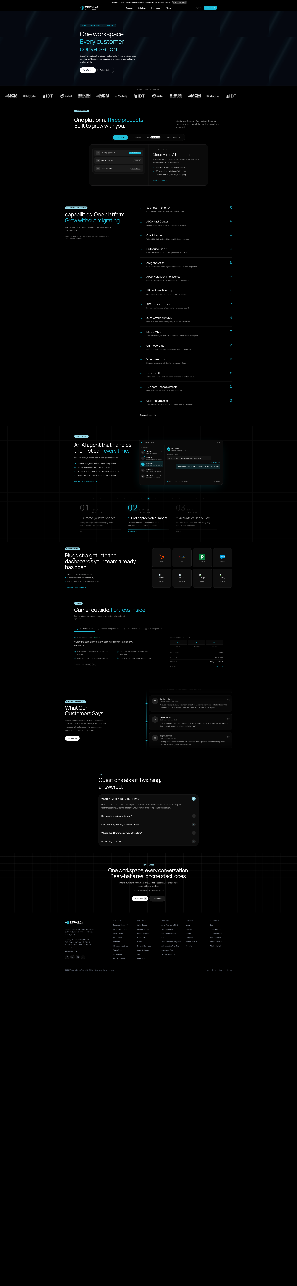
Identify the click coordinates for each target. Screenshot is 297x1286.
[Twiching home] (89, 7)
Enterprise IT (142, 958)
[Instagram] (78, 957)
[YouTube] (83, 957)
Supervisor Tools (167, 950)
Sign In (198, 8)
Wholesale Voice (216, 942)
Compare (189, 937)
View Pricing (88, 70)
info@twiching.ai (71, 951)
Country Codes (215, 929)
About (188, 925)
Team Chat (117, 950)
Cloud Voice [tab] (120, 137)
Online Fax (117, 942)
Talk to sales (157, 898)
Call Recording (167, 929)
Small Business (143, 950)
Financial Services (144, 946)
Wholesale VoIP (215, 946)
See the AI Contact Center (84, 482)
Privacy (207, 970)
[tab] (84, 629)
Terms (214, 970)
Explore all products (148, 415)
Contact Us (72, 738)
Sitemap (229, 970)
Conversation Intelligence (171, 942)
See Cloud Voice (159, 180)
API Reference (215, 937)
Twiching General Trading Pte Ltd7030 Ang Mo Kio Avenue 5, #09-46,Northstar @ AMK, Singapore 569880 (78, 942)
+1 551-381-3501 (70, 948)
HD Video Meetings (120, 946)
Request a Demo (178, 2)
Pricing (168, 8)
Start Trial (209, 8)
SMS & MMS (117, 937)
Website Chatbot (168, 954)
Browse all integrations (74, 587)
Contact (189, 929)
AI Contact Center (120, 929)
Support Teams (143, 929)
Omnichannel (118, 933)
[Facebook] (67, 957)
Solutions (142, 8)
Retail (139, 942)
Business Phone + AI (121, 925)
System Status (191, 942)
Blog (211, 925)
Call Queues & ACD (168, 933)
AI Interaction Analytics (170, 946)
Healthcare (141, 937)
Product (129, 8)
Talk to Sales (105, 70)
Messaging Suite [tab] (174, 137)
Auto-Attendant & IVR (169, 925)
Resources (155, 8)
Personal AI (117, 954)
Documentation (216, 933)
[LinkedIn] (72, 957)
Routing (164, 937)
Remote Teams (143, 933)
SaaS (139, 954)
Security (189, 946)
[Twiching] (74, 922)
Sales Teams (142, 925)
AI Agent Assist (119, 958)
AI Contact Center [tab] (146, 137)
